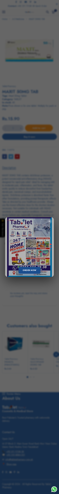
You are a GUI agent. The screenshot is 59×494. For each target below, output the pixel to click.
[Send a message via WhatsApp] (54, 489)
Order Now (29, 270)
